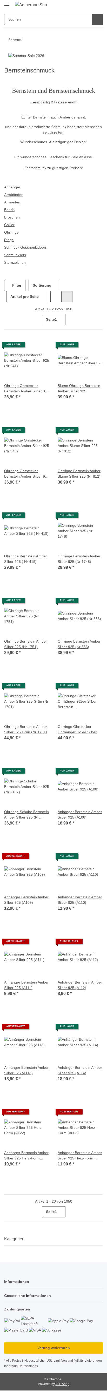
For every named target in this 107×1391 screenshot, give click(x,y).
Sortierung (42, 285)
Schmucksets (15, 255)
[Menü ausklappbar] (6, 3)
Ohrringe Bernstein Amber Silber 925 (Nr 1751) (25, 644)
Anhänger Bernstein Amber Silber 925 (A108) (80, 814)
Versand (67, 1360)
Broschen (12, 217)
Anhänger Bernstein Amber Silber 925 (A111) (26, 985)
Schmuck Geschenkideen (25, 247)
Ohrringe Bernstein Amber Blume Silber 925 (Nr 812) (79, 473)
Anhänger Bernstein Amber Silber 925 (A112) (80, 985)
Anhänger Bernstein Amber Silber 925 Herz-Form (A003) (80, 1156)
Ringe (9, 240)
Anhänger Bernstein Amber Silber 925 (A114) (80, 1070)
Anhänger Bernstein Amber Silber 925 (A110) (80, 900)
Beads (9, 210)
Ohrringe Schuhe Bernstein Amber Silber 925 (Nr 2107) (26, 815)
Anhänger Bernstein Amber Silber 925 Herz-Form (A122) (26, 1156)
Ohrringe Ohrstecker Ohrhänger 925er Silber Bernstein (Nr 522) (77, 729)
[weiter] (98, 319)
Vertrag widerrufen (53, 1348)
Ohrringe (11, 232)
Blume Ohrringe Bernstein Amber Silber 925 (79, 388)
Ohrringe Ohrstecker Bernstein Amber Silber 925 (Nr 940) (26, 474)
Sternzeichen (15, 262)
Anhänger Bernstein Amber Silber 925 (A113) (26, 1070)
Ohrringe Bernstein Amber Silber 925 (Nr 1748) (79, 559)
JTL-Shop (62, 1384)
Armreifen (12, 202)
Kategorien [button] (14, 1239)
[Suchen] (97, 19)
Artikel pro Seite (24, 296)
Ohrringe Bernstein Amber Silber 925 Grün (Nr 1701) (25, 729)
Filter (16, 285)
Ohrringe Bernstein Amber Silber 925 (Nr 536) (79, 644)
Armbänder (13, 195)
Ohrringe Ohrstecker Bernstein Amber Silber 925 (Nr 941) (26, 389)
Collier (9, 225)
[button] (82, 6)
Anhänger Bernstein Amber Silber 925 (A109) (26, 900)
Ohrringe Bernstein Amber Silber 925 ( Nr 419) (25, 559)
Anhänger (12, 187)
